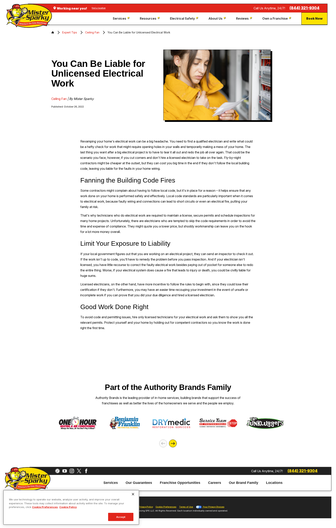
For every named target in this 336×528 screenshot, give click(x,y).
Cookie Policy (68, 507)
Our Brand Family (243, 483)
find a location (99, 8)
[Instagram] (72, 471)
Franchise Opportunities (180, 483)
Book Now (314, 18)
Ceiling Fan (92, 32)
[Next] (173, 443)
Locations (274, 483)
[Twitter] (79, 471)
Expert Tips (69, 32)
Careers (214, 483)
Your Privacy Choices (213, 507)
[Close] (133, 494)
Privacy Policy (146, 507)
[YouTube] (64, 471)
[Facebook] (86, 471)
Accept (120, 516)
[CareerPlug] (57, 471)
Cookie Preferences (45, 507)
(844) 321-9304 (304, 8)
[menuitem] (121, 18)
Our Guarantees (139, 483)
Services (110, 483)
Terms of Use (186, 507)
